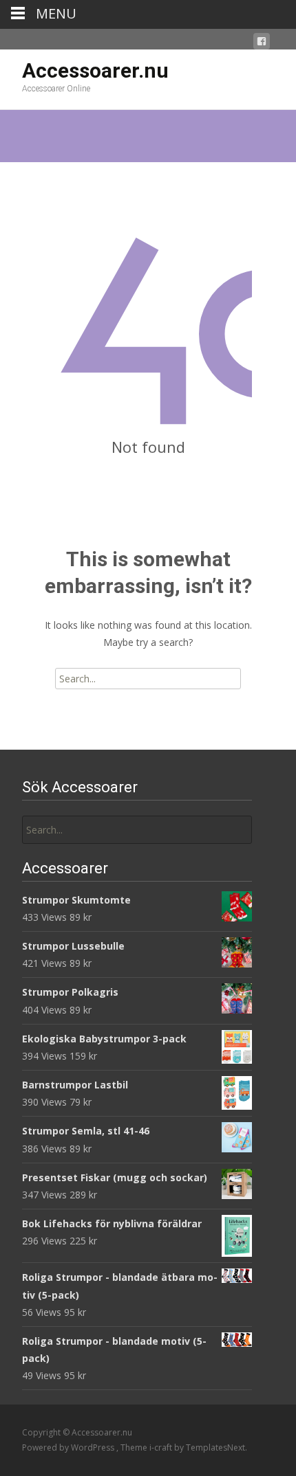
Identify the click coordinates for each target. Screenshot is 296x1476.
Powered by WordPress (69, 1447)
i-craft (161, 1447)
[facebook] (261, 43)
